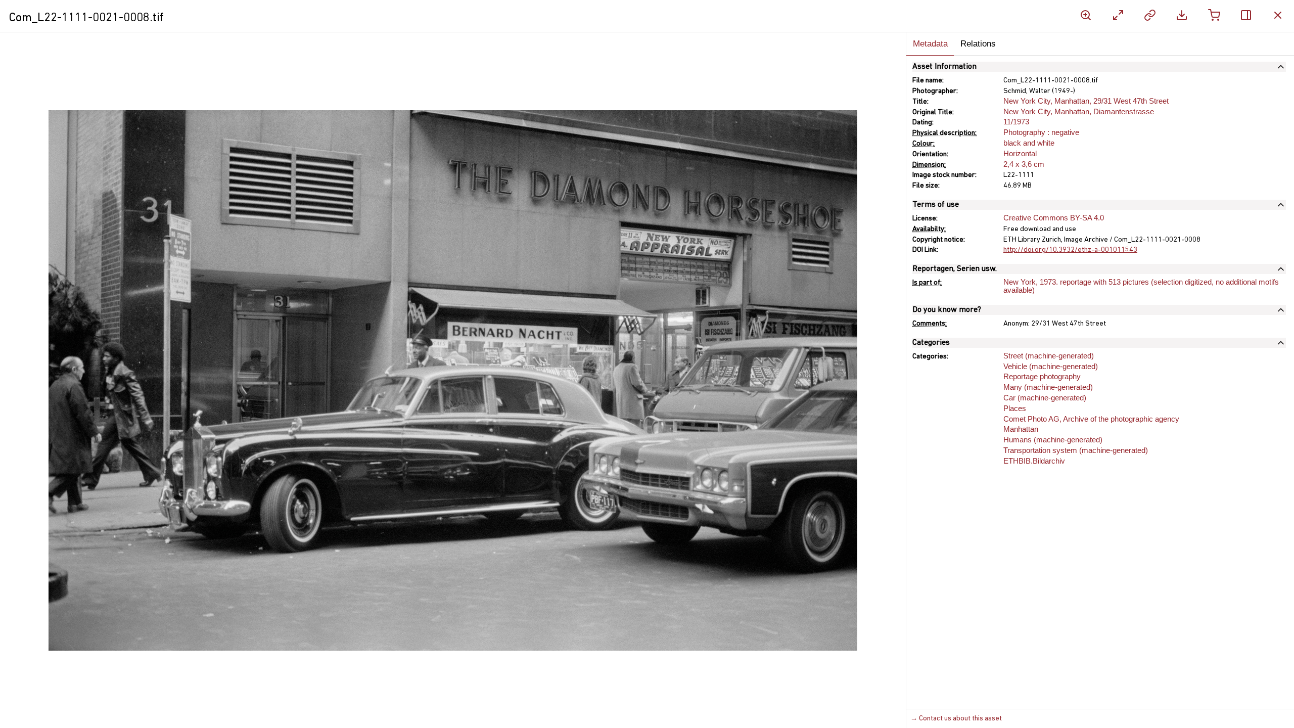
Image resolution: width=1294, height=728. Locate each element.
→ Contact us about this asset (956, 718)
